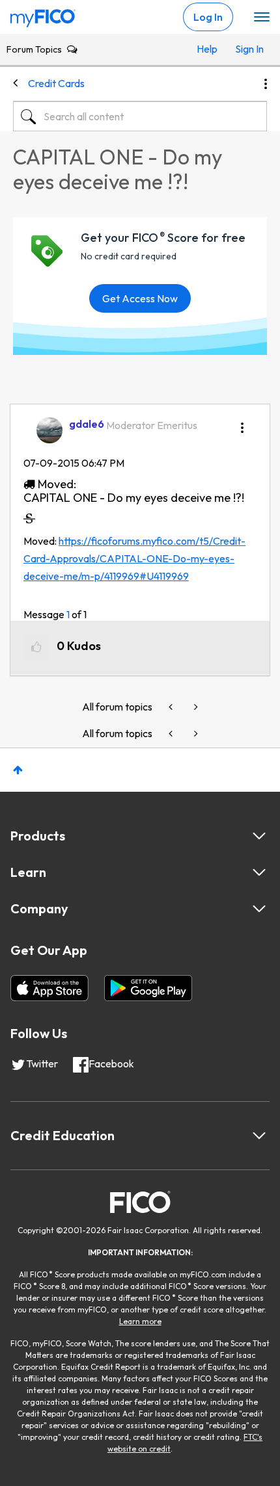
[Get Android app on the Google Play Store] (148, 988)
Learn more (140, 1321)
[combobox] (140, 116)
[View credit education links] (259, 1135)
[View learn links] (259, 872)
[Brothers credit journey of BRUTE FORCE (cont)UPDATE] (194, 707)
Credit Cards (56, 83)
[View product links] (259, 836)
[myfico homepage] (43, 15)
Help (207, 48)
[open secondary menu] (262, 17)
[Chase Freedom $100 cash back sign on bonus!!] (172, 707)
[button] (242, 423)
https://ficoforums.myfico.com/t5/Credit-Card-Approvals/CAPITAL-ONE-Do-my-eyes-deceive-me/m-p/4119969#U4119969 (134, 558)
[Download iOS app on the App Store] (49, 988)
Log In (208, 16)
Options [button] (266, 84)
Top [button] (18, 770)
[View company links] (259, 908)
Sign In (247, 48)
